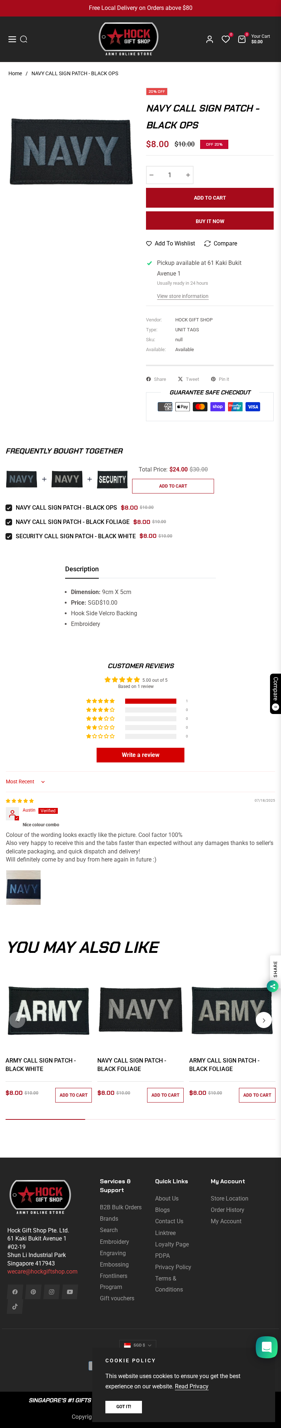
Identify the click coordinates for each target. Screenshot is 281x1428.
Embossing (114, 1264)
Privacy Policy (173, 1267)
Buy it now (210, 221)
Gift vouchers (117, 1298)
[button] (101, 701)
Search (109, 1230)
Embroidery (114, 1241)
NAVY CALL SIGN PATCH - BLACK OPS (66, 507)
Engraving (113, 1253)
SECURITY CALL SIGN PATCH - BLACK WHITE (76, 536)
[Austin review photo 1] (23, 887)
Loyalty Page (172, 1244)
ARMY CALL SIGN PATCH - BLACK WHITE (40, 1064)
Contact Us (169, 1221)
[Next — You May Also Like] (264, 1020)
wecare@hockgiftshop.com (42, 1271)
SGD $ (139, 1345)
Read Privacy (192, 1386)
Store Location (229, 1198)
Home (15, 73)
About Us (167, 1198)
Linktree (165, 1233)
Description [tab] (82, 569)
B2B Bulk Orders (121, 1207)
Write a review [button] (141, 754)
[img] (20, 801)
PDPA (162, 1255)
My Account (226, 1221)
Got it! (123, 1406)
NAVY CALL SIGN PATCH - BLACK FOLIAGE (73, 521)
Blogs (162, 1209)
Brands (109, 1218)
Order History (227, 1209)
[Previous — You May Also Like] (17, 1020)
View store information (183, 296)
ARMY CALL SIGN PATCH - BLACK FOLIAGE (224, 1064)
